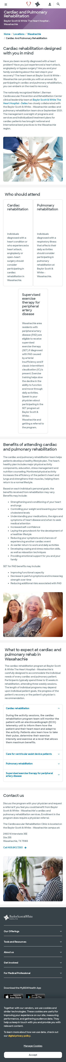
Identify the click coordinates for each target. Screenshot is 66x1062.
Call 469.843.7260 (13, 847)
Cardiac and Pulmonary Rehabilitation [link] (26, 38)
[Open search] (58, 4)
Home (7, 34)
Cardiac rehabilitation (17, 708)
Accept (33, 1054)
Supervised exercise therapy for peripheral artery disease (29, 774)
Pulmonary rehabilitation (19, 763)
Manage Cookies (33, 1045)
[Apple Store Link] (13, 997)
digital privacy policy (19, 1035)
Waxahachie (34, 34)
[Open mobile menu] (6, 4)
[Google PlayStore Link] (35, 997)
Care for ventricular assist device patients (29, 754)
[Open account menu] (50, 4)
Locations (18, 34)
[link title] (28, 4)
